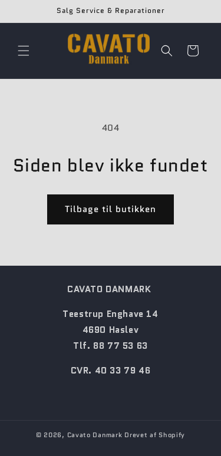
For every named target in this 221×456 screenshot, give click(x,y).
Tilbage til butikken (110, 209)
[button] (24, 51)
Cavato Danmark (95, 435)
